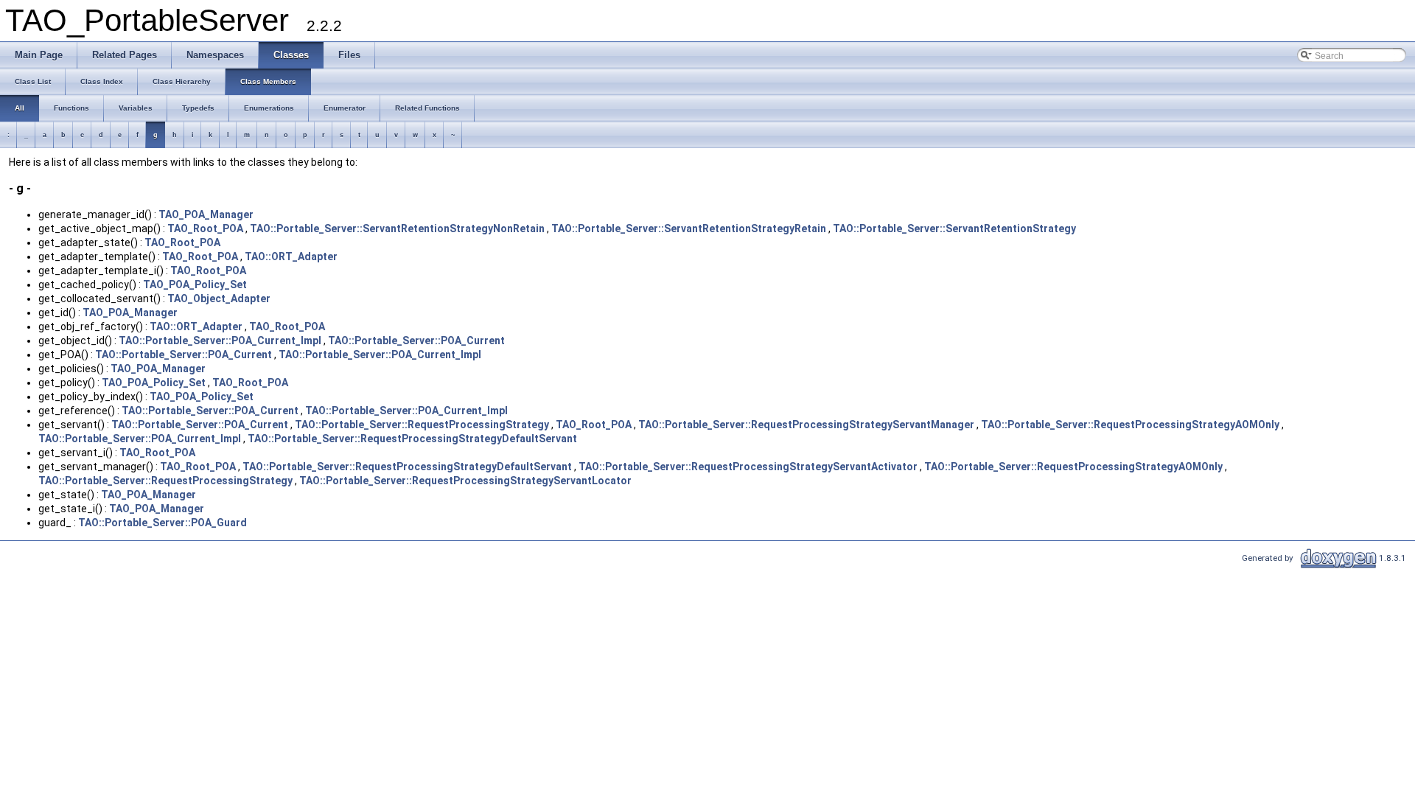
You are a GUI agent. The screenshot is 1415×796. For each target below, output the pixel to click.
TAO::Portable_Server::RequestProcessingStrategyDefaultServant (412, 438)
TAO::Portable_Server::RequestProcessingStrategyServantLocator (465, 480)
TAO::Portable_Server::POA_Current (416, 340)
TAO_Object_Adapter (218, 298)
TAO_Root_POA (205, 228)
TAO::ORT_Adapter (291, 256)
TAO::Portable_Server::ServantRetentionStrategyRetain (688, 228)
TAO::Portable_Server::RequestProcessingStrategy (422, 424)
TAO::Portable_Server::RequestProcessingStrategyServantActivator (748, 466)
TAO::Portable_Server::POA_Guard (162, 522)
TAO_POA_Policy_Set (195, 284)
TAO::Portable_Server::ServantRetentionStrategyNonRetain (397, 228)
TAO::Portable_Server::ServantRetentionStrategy (954, 228)
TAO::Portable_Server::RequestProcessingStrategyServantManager (806, 424)
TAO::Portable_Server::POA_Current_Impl (220, 340)
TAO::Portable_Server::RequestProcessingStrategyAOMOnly (1130, 424)
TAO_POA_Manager (206, 214)
